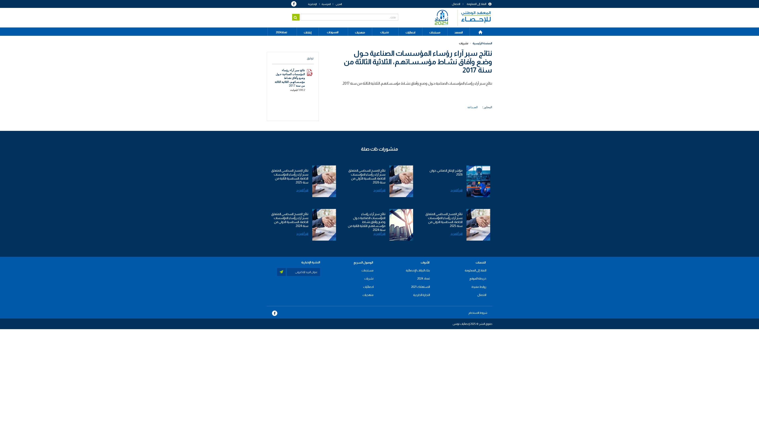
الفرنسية (326, 4)
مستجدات (368, 270)
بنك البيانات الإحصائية (418, 270)
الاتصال (456, 4)
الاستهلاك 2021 (420, 286)
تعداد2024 (281, 32)
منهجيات (368, 295)
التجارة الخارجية (421, 295)
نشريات (384, 32)
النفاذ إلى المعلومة (476, 4)
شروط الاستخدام (478, 312)
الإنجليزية (312, 4)
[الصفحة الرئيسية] (461, 17)
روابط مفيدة (478, 286)
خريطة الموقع (477, 278)
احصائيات (368, 286)
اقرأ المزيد (456, 190)
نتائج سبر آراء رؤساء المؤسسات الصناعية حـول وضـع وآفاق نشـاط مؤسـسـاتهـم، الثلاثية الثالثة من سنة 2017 (290, 78)
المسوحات (332, 32)
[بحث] (296, 17)
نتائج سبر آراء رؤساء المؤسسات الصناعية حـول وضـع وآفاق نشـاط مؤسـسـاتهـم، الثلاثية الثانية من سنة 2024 (366, 221)
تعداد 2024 (423, 278)
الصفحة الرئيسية (478, 30)
